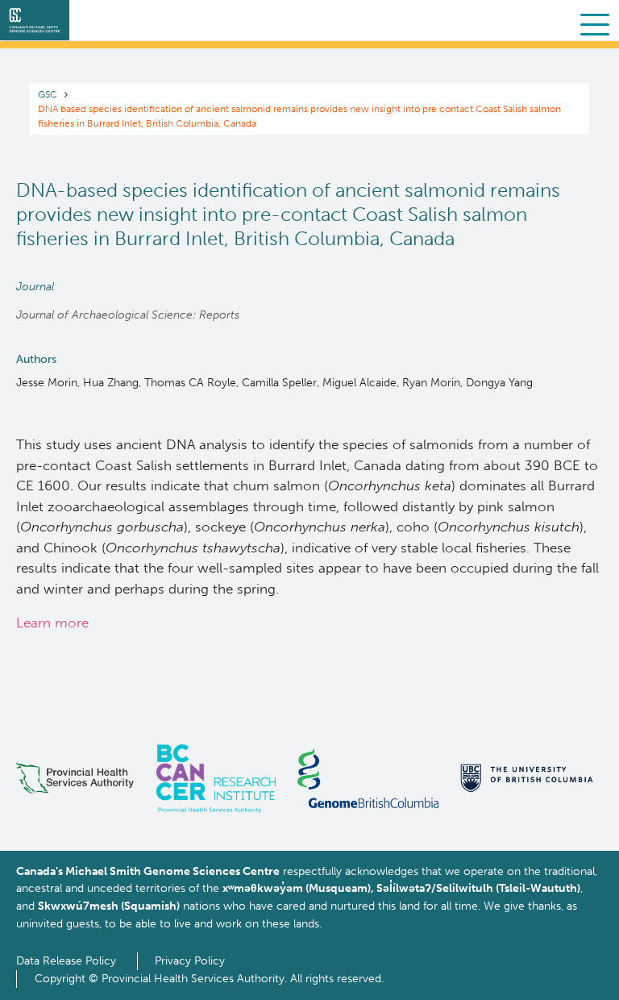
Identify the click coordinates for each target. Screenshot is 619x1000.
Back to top (567, 974)
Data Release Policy (66, 960)
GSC (47, 94)
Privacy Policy (190, 960)
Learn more (52, 623)
